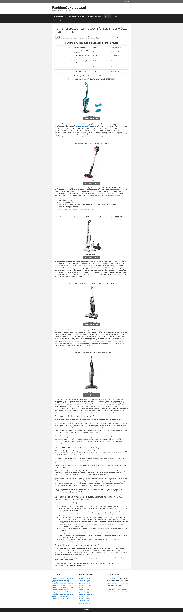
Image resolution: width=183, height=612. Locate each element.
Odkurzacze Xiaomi (84, 598)
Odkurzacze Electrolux (85, 585)
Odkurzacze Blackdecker (86, 582)
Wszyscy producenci (85, 602)
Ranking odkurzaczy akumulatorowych (63, 593)
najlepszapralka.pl (112, 589)
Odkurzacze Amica (84, 578)
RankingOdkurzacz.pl (69, 8)
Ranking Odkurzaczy (59, 16)
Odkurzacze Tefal (84, 596)
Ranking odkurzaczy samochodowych (63, 587)
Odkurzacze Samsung (85, 594)
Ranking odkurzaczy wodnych (60, 598)
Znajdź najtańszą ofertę (91, 118)
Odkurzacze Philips (84, 593)
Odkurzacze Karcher (85, 591)
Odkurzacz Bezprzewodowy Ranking (76, 16)
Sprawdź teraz (115, 51)
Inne (106, 16)
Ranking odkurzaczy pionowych (61, 580)
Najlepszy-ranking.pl (59, 20)
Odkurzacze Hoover (85, 587)
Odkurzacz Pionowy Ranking (95, 16)
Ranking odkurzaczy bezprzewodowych (63, 578)
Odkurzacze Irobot (84, 589)
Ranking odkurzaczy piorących (61, 589)
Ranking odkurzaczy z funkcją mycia (62, 585)
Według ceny (115, 16)
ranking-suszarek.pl (112, 583)
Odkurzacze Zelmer (85, 600)
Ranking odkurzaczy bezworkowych (62, 582)
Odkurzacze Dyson (84, 583)
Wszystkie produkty (84, 603)
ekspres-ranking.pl (112, 578)
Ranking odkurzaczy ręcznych (60, 591)
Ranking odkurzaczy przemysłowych (62, 583)
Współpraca (126, 1)
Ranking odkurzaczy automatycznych (62, 594)
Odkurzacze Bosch (84, 580)
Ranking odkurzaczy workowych (61, 596)
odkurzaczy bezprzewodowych (82, 126)
